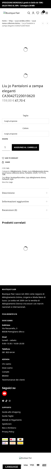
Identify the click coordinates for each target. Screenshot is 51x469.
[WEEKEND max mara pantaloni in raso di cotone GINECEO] (13, 239)
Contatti (5, 372)
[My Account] (33, 13)
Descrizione (8, 192)
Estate (24, 171)
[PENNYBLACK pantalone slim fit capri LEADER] (37, 239)
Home (4, 21)
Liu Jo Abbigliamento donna (38, 171)
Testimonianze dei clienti (13, 379)
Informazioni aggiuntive (15, 201)
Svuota (5, 139)
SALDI (35, 173)
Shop (11, 21)
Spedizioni (7, 424)
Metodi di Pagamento (12, 420)
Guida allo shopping (11, 412)
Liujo (11, 182)
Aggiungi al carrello (25, 147)
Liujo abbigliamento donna (36, 177)
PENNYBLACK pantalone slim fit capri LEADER (36, 257)
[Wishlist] (37, 13)
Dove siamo (7, 368)
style (11, 179)
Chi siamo (6, 364)
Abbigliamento (15, 171)
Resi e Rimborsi (9, 428)
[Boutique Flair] (11, 13)
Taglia (25, 115)
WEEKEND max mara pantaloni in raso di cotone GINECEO (12, 258)
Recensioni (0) (9, 210)
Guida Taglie (7, 416)
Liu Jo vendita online (22, 21)
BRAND (5, 375)
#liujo (8, 177)
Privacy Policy (8, 431)
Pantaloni (28, 173)
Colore (25, 128)
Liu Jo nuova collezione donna (19, 22)
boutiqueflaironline (18, 177)
